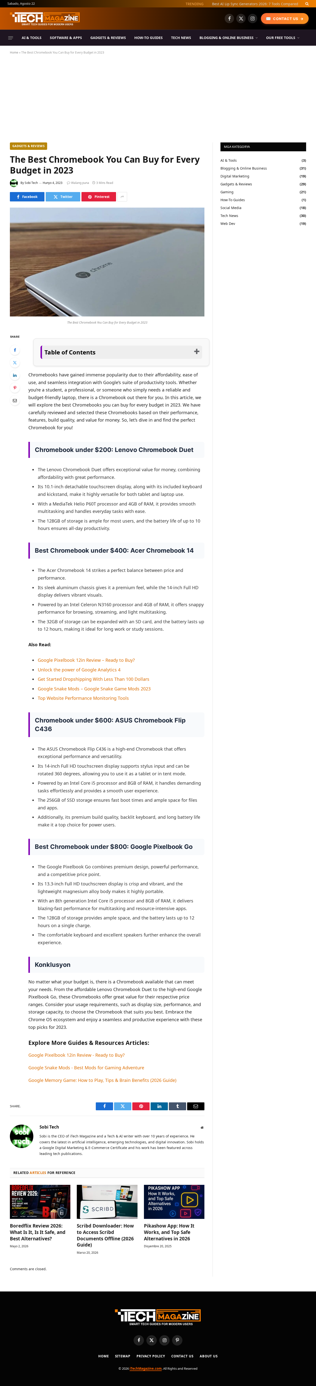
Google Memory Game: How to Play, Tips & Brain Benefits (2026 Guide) (102, 1080)
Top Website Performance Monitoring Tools (83, 698)
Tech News (181, 37)
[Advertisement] (158, 97)
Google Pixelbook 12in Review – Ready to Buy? (86, 660)
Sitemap (122, 1356)
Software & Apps (66, 37)
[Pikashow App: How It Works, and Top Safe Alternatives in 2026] (174, 1202)
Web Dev (227, 223)
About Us (209, 1356)
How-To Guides (148, 37)
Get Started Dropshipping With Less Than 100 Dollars (93, 679)
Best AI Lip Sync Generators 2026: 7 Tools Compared (255, 4)
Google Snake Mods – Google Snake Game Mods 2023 (94, 689)
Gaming (227, 192)
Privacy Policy (151, 1356)
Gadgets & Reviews (108, 37)
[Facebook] (15, 350)
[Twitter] (15, 363)
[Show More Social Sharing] (122, 196)
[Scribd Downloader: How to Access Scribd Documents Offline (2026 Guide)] (107, 1202)
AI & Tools (31, 37)
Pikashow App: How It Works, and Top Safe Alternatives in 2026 (169, 1232)
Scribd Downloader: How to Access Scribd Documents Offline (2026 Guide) (105, 1235)
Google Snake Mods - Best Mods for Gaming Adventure (86, 1068)
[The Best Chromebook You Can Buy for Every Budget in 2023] (107, 315)
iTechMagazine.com (146, 1368)
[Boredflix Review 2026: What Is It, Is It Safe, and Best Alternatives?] (40, 1202)
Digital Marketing (234, 176)
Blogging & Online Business (226, 37)
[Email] (15, 400)
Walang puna (80, 183)
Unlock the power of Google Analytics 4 (79, 670)
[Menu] (10, 38)
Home (14, 52)
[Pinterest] (15, 388)
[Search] (306, 3)
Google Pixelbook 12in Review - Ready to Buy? (76, 1055)
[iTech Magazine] (44, 18)
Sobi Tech (31, 183)
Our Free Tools (280, 37)
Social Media (230, 207)
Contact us (182, 1356)
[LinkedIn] (15, 375)
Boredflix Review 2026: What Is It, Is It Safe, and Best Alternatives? (37, 1232)
